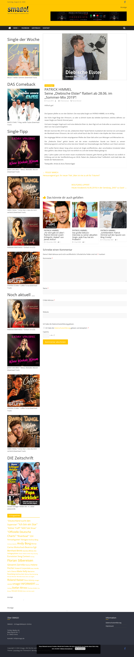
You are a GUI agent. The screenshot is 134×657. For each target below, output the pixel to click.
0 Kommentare (64, 101)
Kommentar (48, 258)
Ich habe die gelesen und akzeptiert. (67, 328)
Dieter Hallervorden (24, 553)
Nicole (24, 576)
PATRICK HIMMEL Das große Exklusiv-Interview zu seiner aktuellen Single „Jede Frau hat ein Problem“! (84, 235)
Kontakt (46, 28)
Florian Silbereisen (20, 560)
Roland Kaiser (15, 580)
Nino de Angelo (30, 576)
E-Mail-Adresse (49, 300)
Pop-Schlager (49, 85)
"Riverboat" (23, 536)
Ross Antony (29, 580)
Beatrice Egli (31, 547)
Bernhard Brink (14, 550)
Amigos (24, 539)
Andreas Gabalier (12, 544)
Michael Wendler (11, 576)
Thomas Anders (32, 588)
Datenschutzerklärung (63, 328)
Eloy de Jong (34, 553)
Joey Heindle (35, 568)
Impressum (110, 626)
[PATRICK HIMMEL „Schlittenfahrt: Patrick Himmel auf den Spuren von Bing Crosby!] (113, 202)
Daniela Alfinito (28, 551)
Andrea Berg (33, 540)
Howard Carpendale (22, 568)
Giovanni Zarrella (16, 564)
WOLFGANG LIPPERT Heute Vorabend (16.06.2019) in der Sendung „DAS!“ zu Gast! (99, 186)
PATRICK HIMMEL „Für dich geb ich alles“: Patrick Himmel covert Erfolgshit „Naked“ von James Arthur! (54, 235)
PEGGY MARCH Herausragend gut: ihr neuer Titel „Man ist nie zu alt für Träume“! (71, 174)
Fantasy (32, 556)
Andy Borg (24, 543)
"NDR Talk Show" (28, 528)
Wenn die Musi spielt (28, 591)
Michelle (19, 576)
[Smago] (9, 28)
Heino (27, 565)
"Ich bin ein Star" (28, 524)
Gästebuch (36, 28)
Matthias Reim (19, 574)
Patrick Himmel (76, 101)
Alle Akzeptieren (80, 649)
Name (45, 288)
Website (46, 312)
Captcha (46, 332)
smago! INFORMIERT (23, 583)
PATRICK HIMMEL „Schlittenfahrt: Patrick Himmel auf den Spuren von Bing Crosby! (112, 233)
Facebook (25, 28)
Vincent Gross (17, 591)
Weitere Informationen (66, 648)
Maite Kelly (22, 571)
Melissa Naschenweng (31, 574)
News (15, 28)
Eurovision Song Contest (18, 556)
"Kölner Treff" (13, 528)
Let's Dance (11, 571)
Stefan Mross (19, 587)
